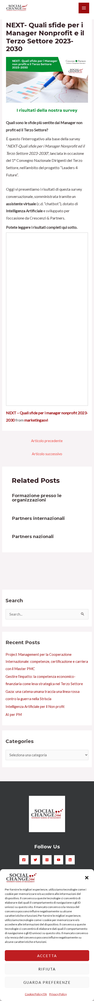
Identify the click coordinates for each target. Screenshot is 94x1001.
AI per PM (14, 714)
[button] (86, 877)
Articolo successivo (47, 454)
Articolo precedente (47, 441)
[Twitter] (35, 859)
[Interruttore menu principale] (84, 8)
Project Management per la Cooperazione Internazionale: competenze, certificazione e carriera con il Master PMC (47, 661)
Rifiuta (47, 969)
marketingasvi (36, 420)
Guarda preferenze (47, 982)
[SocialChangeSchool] (17, 8)
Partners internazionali (38, 518)
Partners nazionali (33, 536)
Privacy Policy (58, 994)
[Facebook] (23, 859)
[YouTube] (58, 859)
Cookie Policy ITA (36, 994)
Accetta (47, 956)
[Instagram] (47, 859)
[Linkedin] (70, 859)
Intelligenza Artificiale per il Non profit (35, 706)
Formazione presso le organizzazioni (36, 498)
